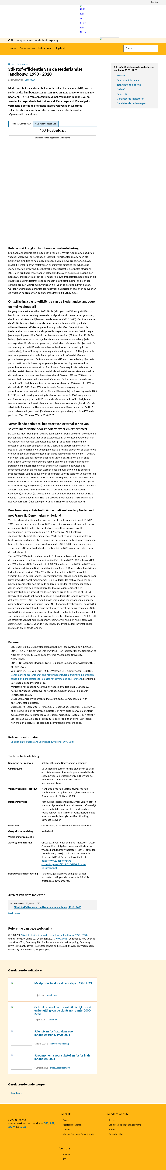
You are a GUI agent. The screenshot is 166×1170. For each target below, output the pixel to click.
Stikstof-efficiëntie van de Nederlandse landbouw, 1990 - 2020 (47, 907)
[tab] (20, 124)
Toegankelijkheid (116, 1134)
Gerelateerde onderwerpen (131, 103)
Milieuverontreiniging (59, 1044)
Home (13, 48)
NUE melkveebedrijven (45, 124)
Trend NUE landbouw (21, 124)
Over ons (67, 1120)
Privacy (112, 1129)
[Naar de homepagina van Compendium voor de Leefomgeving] (83, 21)
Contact (66, 1129)
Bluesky (66, 1154)
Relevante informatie (128, 80)
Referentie (122, 94)
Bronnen (121, 75)
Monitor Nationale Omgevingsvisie (79, 1134)
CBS (46, 1123)
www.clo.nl (61, 939)
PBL (52, 1123)
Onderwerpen (27, 48)
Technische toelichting (129, 85)
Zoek (155, 48)
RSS (64, 1159)
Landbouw (30, 80)
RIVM (11, 1127)
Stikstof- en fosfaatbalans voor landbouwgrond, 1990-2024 (42, 742)
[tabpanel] (52, 185)
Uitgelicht (59, 48)
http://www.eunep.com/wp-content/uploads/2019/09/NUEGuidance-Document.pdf (64, 864)
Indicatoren (44, 48)
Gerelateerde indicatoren (130, 99)
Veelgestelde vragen (72, 1125)
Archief (121, 89)
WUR (23, 1127)
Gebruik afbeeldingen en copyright (125, 1125)
